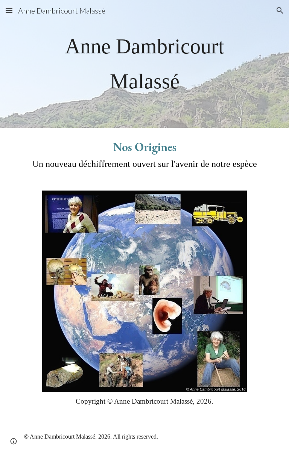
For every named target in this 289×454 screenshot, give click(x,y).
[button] (9, 10)
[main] (144, 64)
